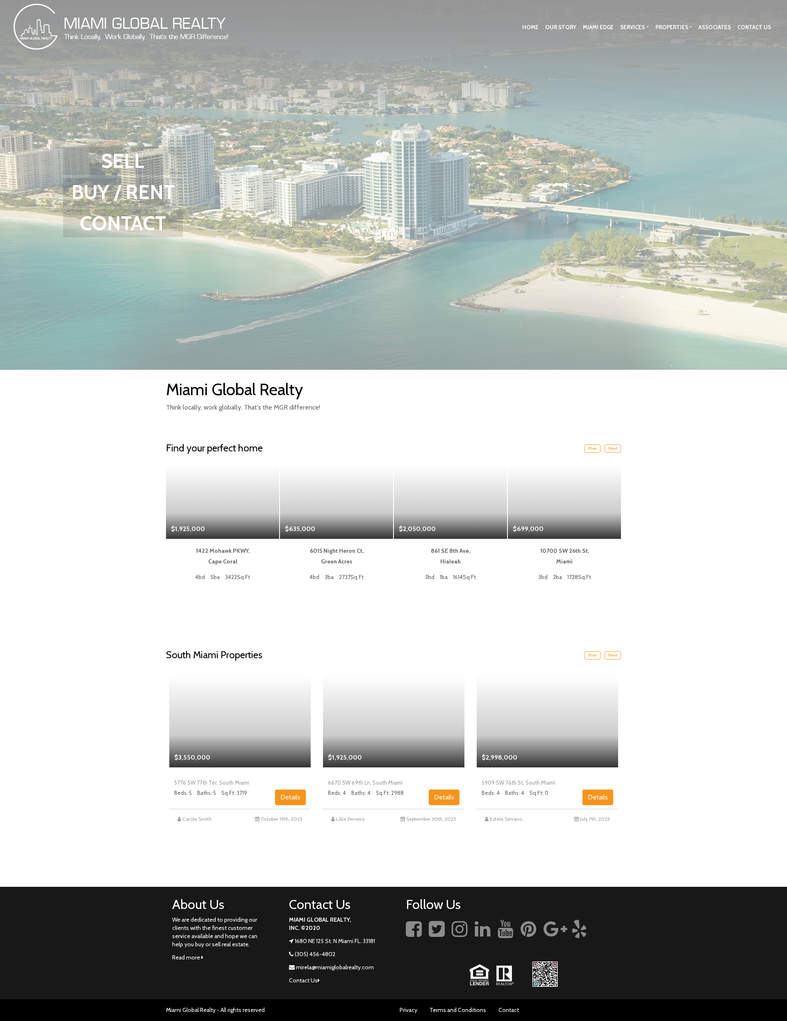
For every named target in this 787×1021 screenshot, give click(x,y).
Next (612, 448)
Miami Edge (598, 27)
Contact (508, 1010)
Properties (671, 27)
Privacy (408, 1010)
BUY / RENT (123, 192)
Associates (714, 27)
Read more (186, 957)
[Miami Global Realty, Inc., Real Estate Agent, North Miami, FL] (608, 938)
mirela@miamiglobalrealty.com (335, 967)
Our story (560, 27)
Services (632, 27)
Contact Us (754, 27)
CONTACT (123, 223)
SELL (122, 161)
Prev (592, 448)
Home (530, 27)
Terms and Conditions (458, 1010)
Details (290, 797)
